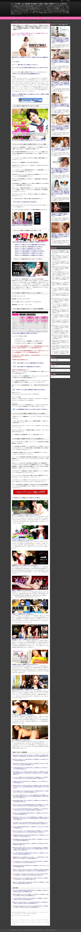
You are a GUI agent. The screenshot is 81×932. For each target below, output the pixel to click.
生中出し (35, 913)
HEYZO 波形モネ (27, 915)
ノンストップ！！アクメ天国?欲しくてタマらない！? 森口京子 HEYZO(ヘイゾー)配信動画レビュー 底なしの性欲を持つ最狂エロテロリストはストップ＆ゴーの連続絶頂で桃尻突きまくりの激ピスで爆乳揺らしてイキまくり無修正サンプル (21, 921)
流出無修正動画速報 (45, 18)
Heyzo (14, 912)
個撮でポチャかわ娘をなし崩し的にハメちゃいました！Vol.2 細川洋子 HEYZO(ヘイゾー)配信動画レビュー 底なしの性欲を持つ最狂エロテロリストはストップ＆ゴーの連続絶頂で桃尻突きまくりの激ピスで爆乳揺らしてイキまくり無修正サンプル (31, 848)
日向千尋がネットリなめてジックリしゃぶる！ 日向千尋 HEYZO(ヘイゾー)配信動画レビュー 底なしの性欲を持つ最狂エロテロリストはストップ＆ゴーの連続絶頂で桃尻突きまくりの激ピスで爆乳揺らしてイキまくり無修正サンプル (31, 818)
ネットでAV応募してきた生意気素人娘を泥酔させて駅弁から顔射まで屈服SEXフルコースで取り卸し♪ (39, 3)
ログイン (53, 376)
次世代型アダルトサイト (19, 913)
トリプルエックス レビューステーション (59, 18)
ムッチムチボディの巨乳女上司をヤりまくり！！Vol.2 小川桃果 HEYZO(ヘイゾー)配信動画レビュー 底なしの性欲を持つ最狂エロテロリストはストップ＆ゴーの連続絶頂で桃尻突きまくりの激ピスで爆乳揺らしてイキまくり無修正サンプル (31, 796)
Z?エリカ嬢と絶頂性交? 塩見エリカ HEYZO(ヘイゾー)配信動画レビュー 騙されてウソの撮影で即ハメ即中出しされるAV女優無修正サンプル (60, 331)
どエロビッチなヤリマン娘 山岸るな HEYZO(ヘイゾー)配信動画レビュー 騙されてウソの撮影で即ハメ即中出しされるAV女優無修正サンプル (60, 352)
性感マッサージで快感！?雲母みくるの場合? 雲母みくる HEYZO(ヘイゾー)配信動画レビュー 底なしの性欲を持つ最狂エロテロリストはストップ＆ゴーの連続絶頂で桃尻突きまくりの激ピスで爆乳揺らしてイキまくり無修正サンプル (40, 921)
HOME (14, 18)
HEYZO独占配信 (18, 912)
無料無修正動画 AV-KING (35, 18)
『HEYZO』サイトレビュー (23, 18)
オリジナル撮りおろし (29, 912)
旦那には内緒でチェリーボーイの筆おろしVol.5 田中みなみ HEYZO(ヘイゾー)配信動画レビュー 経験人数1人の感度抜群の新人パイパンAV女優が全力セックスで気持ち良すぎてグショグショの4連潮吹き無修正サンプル (30, 773)
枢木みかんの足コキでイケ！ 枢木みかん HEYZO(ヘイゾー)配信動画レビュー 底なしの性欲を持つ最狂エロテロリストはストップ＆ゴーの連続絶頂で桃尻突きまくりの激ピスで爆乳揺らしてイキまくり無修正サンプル (31, 786)
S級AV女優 (23, 912)
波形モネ (25, 913)
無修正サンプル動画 (30, 913)
